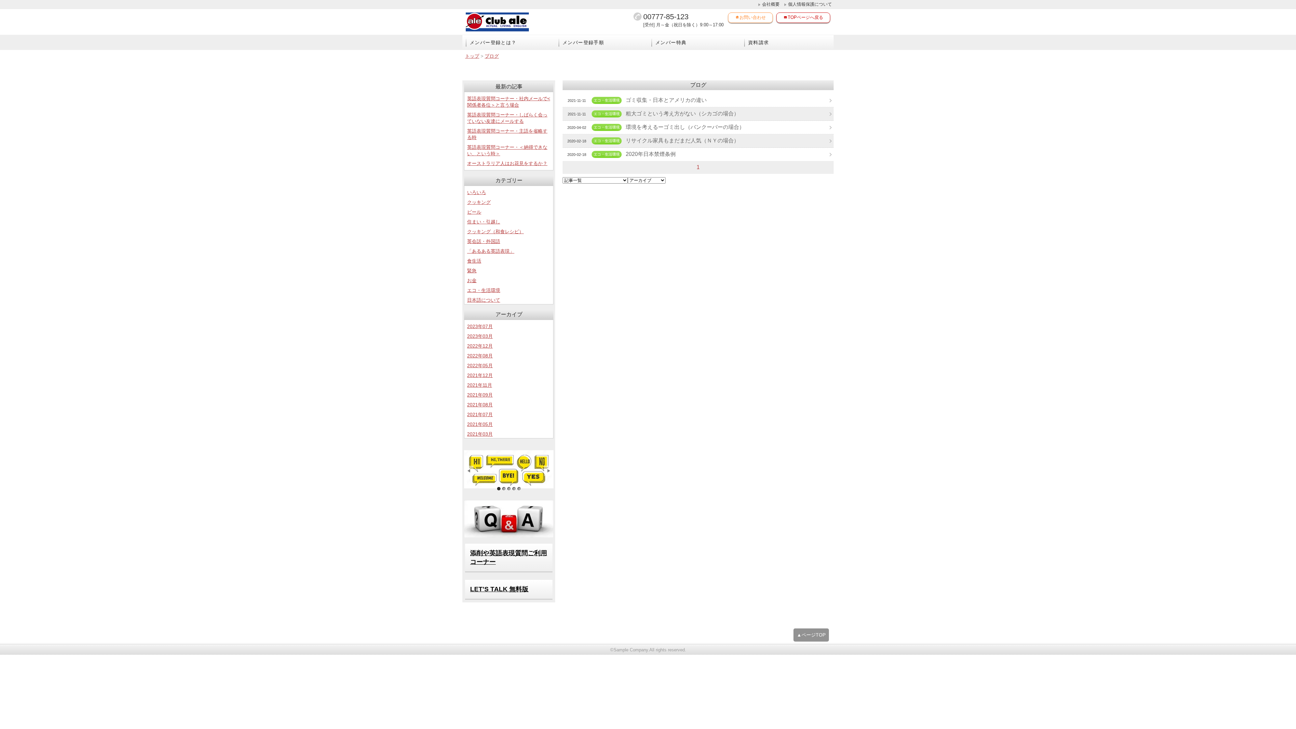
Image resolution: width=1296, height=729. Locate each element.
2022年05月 (480, 365)
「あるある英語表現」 (490, 251)
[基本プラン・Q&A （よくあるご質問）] (509, 519)
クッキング (479, 202)
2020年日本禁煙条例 (651, 154)
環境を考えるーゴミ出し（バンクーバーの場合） (685, 127)
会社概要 (771, 4)
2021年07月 (480, 414)
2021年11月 (479, 385)
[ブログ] (509, 469)
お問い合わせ (752, 17)
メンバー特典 (670, 42)
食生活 (474, 261)
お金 (472, 280)
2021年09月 (480, 395)
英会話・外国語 (483, 241)
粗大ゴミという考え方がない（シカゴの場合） (682, 113)
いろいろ (476, 192)
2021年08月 (480, 404)
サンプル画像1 (498, 488)
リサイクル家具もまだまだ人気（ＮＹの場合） (682, 140)
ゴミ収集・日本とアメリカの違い (666, 100)
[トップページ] (510, 21)
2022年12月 (480, 346)
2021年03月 (480, 434)
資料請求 (758, 42)
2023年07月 (480, 326)
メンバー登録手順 (583, 42)
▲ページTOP (811, 635)
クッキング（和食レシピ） (495, 231)
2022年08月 (480, 355)
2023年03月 (480, 336)
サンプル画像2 (503, 488)
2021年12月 (480, 375)
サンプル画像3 (508, 488)
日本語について (483, 300)
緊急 (472, 270)
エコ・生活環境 (483, 290)
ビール (474, 212)
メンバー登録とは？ (493, 42)
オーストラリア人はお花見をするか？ (507, 163)
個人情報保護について (810, 4)
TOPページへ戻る (805, 17)
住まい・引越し (483, 221)
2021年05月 (480, 424)
